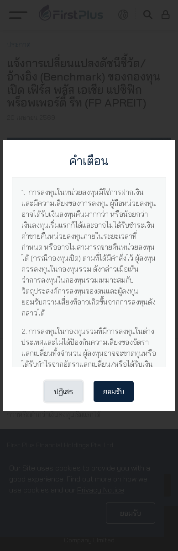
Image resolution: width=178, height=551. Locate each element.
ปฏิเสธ (63, 391)
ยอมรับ (113, 391)
